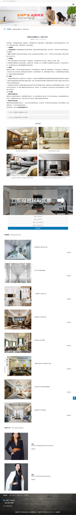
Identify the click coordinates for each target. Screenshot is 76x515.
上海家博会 (25, 495)
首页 (5, 29)
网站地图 (58, 512)
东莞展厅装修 (19, 495)
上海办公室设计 (12, 495)
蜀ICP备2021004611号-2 (48, 512)
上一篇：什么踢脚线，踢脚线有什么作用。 (18, 112)
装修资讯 (9, 29)
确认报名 (38, 228)
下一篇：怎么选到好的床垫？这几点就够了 (18, 117)
